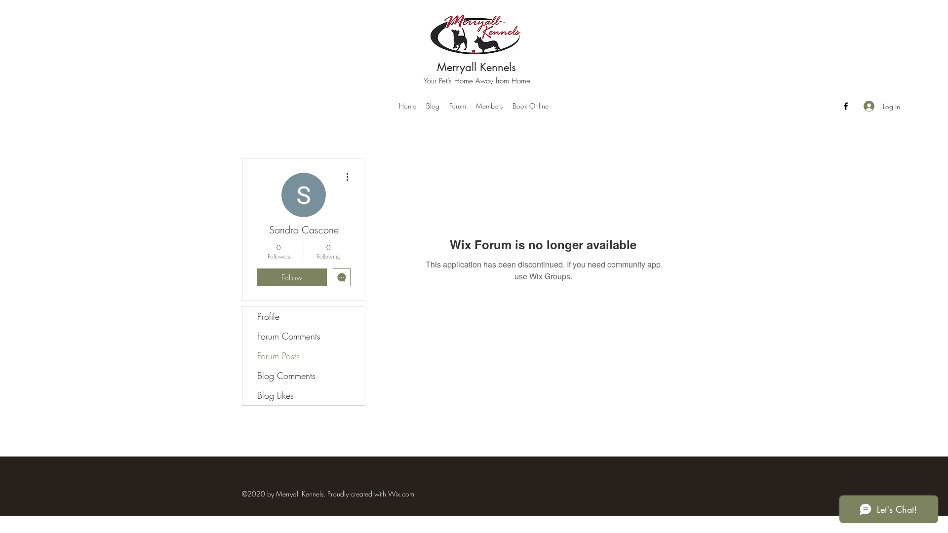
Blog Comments (286, 375)
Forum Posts (278, 356)
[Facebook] (846, 106)
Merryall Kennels (476, 67)
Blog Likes (275, 395)
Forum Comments (288, 336)
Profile (268, 316)
